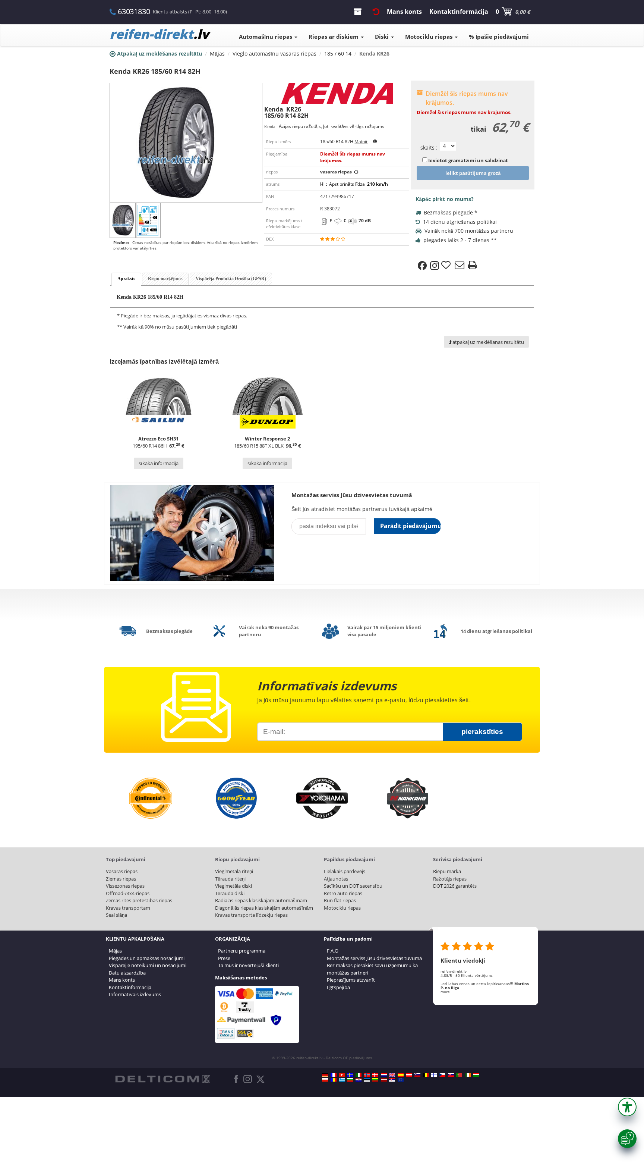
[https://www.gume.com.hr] (359, 1080)
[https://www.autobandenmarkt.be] (426, 1075)
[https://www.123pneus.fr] (334, 1075)
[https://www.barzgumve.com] (350, 1080)
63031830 (134, 11)
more (445, 991)
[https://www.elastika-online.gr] (342, 1080)
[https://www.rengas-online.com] (434, 1075)
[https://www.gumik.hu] (476, 1075)
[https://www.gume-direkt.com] (417, 1075)
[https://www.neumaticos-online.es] (401, 1075)
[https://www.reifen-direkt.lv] (384, 1080)
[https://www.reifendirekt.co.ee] (367, 1080)
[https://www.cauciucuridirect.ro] (334, 1080)
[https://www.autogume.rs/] (392, 1080)
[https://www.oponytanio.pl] (325, 1080)
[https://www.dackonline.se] (350, 1075)
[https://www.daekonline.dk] (375, 1075)
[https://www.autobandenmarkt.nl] (384, 1075)
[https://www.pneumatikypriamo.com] (451, 1075)
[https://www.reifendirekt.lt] (375, 1080)
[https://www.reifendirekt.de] (325, 1075)
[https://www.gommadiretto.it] (359, 1075)
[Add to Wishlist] (446, 265)
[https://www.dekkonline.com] (367, 1075)
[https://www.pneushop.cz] (442, 1075)
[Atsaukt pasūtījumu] (376, 11)
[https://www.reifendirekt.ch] (342, 1075)
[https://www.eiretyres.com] (468, 1075)
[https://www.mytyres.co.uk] (392, 1075)
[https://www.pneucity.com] (459, 1075)
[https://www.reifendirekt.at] (409, 1075)
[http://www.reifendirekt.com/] (401, 1080)
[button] (627, 1107)
